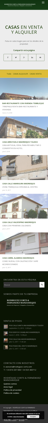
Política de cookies (11, 393)
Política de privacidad (12, 390)
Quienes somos (10, 383)
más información (18, 417)
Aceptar (33, 416)
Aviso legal (8, 387)
